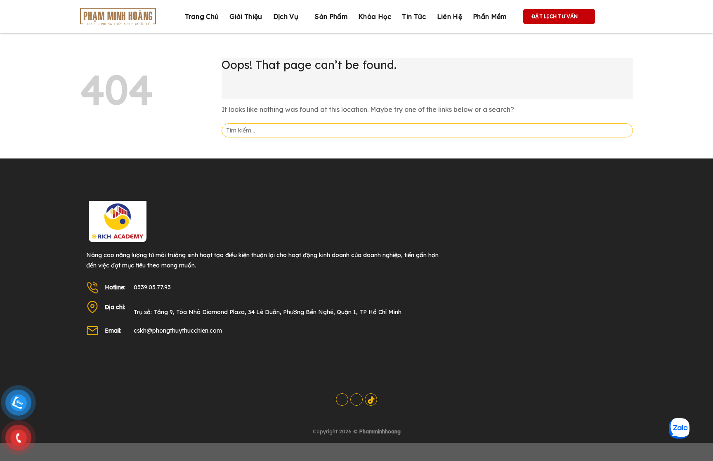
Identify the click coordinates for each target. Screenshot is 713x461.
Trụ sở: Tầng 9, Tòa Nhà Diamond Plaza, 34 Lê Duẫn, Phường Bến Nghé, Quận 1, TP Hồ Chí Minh (267, 312)
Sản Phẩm (331, 16)
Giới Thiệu (245, 16)
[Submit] (624, 130)
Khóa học (375, 16)
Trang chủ (202, 16)
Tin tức (414, 16)
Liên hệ (449, 16)
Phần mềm (490, 16)
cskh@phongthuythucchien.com (178, 330)
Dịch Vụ (285, 16)
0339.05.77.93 (152, 287)
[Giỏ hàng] (610, 16)
